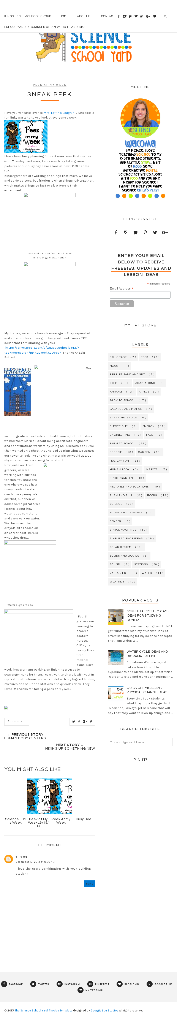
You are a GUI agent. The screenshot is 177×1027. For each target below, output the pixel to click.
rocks (152, 495)
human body (120, 469)
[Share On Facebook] (79, 721)
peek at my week (49, 85)
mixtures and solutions (129, 486)
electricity (119, 426)
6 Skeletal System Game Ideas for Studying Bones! (148, 616)
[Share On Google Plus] (85, 721)
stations (141, 564)
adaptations (145, 383)
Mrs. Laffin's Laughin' (59, 113)
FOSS (144, 357)
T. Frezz (21, 857)
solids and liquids (124, 555)
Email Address (122, 288)
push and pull (121, 495)
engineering (120, 435)
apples (144, 391)
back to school (122, 400)
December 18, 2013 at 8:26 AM (35, 861)
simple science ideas (126, 538)
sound (115, 564)
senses (115, 521)
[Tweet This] (73, 721)
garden (144, 452)
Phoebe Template (61, 1010)
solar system (120, 547)
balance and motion (126, 409)
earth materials (123, 417)
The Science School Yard (31, 1010)
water (147, 573)
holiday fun (119, 460)
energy (148, 426)
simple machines (123, 530)
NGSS (114, 365)
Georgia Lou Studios (105, 1010)
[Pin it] (91, 721)
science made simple (126, 512)
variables (118, 573)
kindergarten (121, 478)
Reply (89, 883)
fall (149, 435)
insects (151, 469)
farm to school (122, 443)
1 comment (17, 721)
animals (116, 391)
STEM (114, 383)
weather (117, 581)
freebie (116, 452)
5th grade (118, 357)
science (116, 504)
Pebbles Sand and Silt (127, 374)
